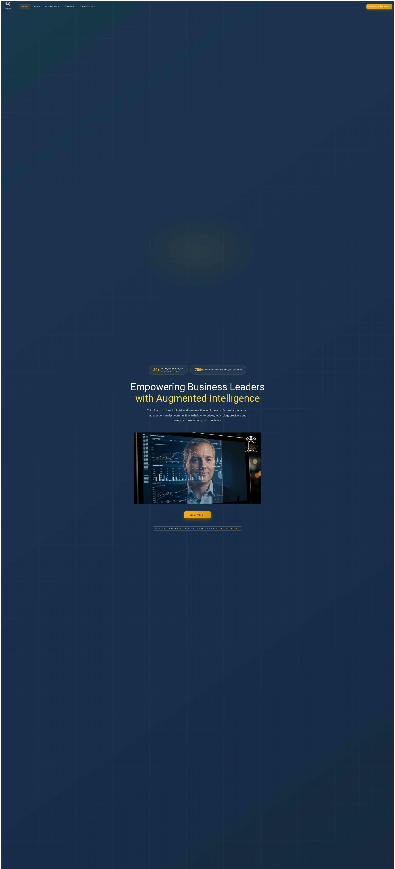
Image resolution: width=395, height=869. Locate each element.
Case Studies (87, 6)
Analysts (70, 6)
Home (24, 6)
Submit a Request (379, 6)
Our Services (52, 6)
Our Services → (197, 515)
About (36, 6)
